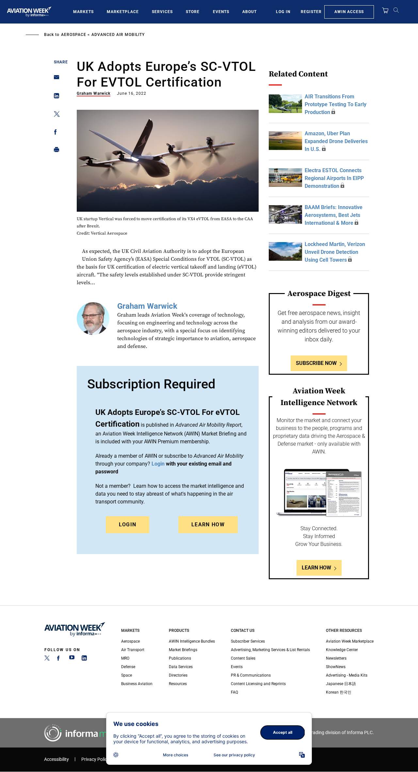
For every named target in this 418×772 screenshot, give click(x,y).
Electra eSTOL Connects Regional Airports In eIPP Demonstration (334, 178)
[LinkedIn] (84, 659)
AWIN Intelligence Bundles (192, 641)
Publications (180, 658)
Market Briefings (183, 650)
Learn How (208, 524)
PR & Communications (251, 675)
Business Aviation (137, 684)
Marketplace (123, 11)
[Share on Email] (55, 79)
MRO (125, 658)
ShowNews (336, 667)
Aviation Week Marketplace (350, 641)
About (249, 11)
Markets (83, 11)
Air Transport (132, 650)
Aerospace (73, 34)
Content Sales (243, 658)
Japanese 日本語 (341, 684)
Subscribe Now (316, 363)
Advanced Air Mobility (118, 34)
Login (128, 524)
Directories (178, 675)
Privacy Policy (95, 759)
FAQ (234, 692)
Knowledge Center (342, 650)
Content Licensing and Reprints (258, 684)
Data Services (181, 667)
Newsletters (336, 658)
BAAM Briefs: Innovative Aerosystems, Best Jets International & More (333, 215)
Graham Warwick (93, 93)
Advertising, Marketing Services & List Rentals (270, 650)
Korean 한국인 (338, 692)
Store (193, 11)
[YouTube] (71, 659)
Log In (283, 11)
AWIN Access (349, 11)
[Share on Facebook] (55, 133)
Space (126, 675)
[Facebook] (59, 659)
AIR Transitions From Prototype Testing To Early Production (335, 104)
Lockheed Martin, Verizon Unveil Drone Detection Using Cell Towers (335, 252)
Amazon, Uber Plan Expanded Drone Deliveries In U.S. (336, 141)
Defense (128, 667)
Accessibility (56, 759)
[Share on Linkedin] (55, 97)
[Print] (55, 151)
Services (162, 11)
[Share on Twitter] (55, 115)
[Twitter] (47, 659)
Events (221, 11)
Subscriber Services (248, 641)
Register (311, 11)
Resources (178, 684)
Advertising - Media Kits (346, 675)
